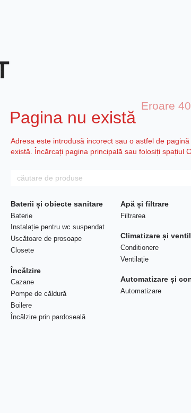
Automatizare (140, 291)
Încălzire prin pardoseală (48, 317)
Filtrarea (132, 216)
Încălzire (26, 270)
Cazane (22, 282)
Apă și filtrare (144, 204)
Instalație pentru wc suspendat (58, 227)
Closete (22, 250)
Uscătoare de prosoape (46, 239)
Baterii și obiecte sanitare (57, 204)
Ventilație (134, 259)
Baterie (21, 216)
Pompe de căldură (38, 294)
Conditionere (139, 248)
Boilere (21, 305)
